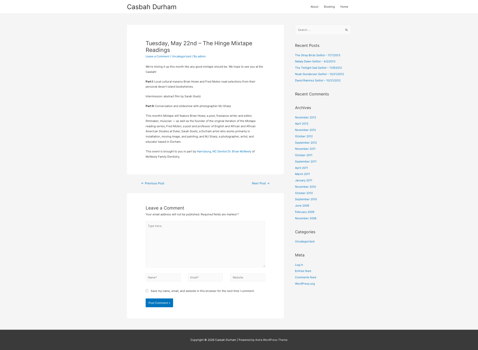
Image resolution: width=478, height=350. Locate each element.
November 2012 (305, 130)
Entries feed (303, 271)
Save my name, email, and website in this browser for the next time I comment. (202, 291)
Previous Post (152, 183)
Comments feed (305, 277)
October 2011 (303, 155)
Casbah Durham (151, 7)
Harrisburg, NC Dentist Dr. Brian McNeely (224, 151)
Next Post (261, 183)
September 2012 (306, 142)
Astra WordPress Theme (271, 340)
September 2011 (305, 161)
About (314, 6)
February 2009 (304, 212)
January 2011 (303, 180)
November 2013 (305, 117)
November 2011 (305, 149)
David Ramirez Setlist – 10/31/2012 (318, 80)
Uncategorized (181, 56)
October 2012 (304, 136)
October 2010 (304, 193)
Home (344, 6)
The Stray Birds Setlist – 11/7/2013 (317, 55)
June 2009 (302, 205)
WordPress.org (305, 283)
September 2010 (306, 199)
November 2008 (305, 218)
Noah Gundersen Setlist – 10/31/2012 (319, 74)
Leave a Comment (157, 56)
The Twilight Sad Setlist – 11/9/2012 (318, 67)
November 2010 (305, 186)
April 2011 (301, 168)
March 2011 (302, 174)
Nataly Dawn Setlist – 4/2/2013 (315, 61)
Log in (299, 265)
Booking (329, 6)
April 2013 (301, 123)
